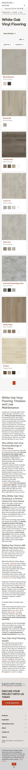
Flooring (15, 12)
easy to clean (14, 610)
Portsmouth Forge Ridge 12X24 (13, 283)
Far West (6, 366)
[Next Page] (17, 383)
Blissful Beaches (8, 77)
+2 (18, 207)
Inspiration (5, 720)
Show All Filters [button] (9, 33)
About (4, 728)
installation (5, 483)
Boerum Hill (7, 118)
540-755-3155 (5, 5)
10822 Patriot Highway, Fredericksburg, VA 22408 (12, 741)
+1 (18, 166)
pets (18, 477)
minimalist (13, 563)
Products (5, 715)
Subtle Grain (18, 44)
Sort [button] (20, 39)
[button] (10, 44)
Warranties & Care (8, 724)
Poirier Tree (7, 242)
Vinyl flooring (6, 450)
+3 (18, 372)
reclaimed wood (7, 578)
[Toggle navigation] (24, 5)
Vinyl (21, 12)
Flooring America (6, 12)
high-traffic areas (13, 612)
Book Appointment (13, 703)
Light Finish (6, 44)
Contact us (14, 672)
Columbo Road (8, 159)
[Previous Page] (10, 383)
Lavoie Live (7, 201)
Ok (14, 764)
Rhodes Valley (8, 324)
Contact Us (5, 732)
